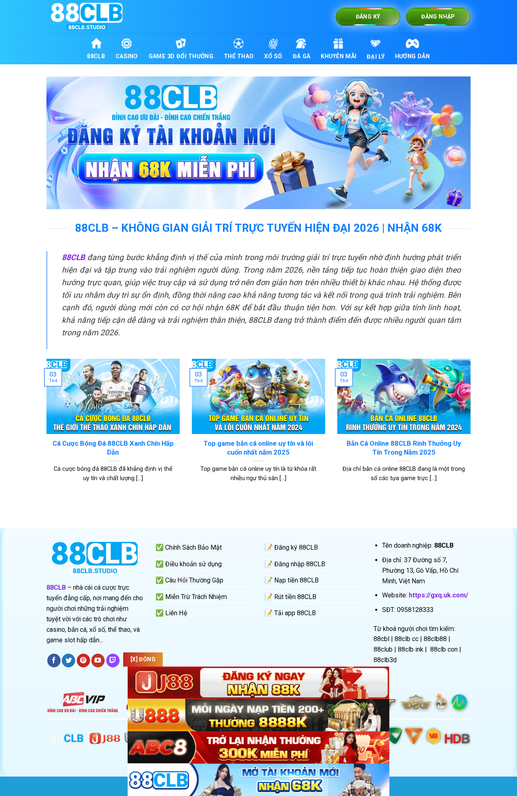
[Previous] (45, 430)
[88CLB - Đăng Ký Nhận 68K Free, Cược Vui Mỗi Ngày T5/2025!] (86, 16)
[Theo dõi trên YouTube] (98, 660)
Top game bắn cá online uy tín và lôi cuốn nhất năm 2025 (258, 447)
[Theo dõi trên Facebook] (54, 660)
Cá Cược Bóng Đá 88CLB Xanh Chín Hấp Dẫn (113, 447)
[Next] (472, 430)
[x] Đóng (143, 659)
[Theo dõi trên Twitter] (68, 660)
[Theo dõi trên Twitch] (113, 660)
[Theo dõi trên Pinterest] (83, 660)
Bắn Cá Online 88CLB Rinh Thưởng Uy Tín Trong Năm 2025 (404, 447)
